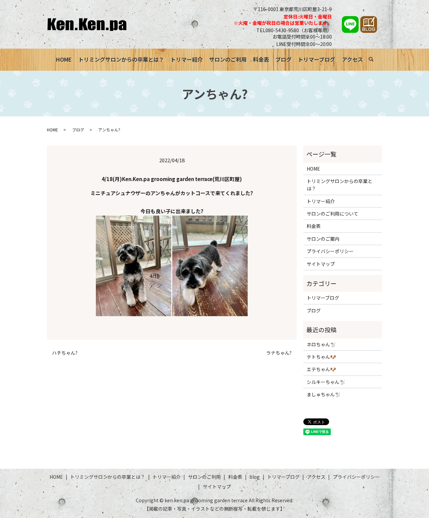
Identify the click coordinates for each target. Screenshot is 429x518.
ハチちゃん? (64, 353)
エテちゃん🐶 (321, 369)
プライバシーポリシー (330, 251)
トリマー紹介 (187, 59)
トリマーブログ (316, 59)
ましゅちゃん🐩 (324, 394)
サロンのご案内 (323, 238)
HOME (64, 59)
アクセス (352, 59)
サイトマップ (321, 264)
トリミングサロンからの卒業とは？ (121, 59)
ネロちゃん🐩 (321, 344)
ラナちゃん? (279, 353)
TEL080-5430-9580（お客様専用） (294, 30)
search (374, 60)
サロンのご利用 (228, 59)
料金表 (261, 59)
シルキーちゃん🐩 (326, 382)
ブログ (283, 59)
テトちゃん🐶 (321, 356)
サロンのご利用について (332, 213)
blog (254, 476)
